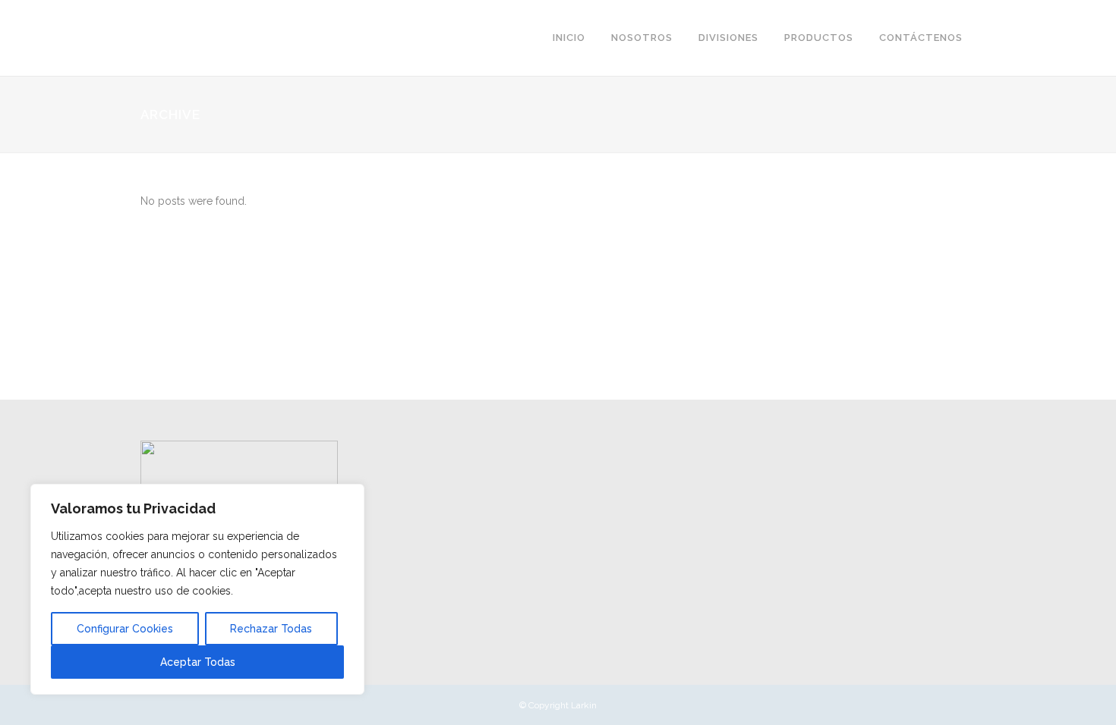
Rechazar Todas (271, 629)
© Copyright (545, 705)
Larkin (584, 705)
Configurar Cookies (125, 629)
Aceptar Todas (197, 662)
